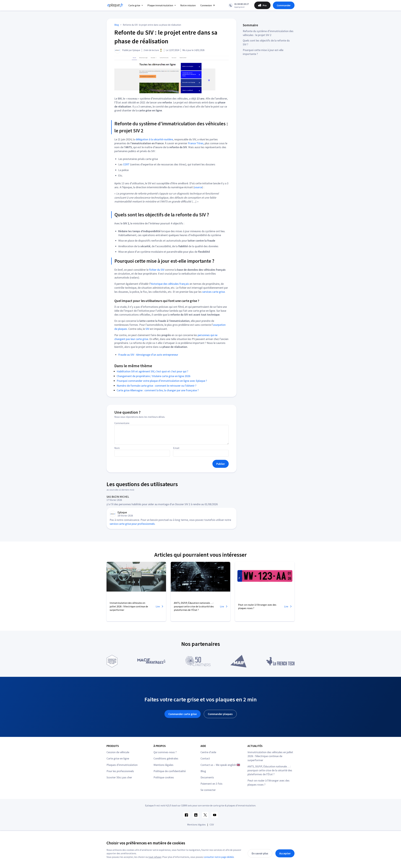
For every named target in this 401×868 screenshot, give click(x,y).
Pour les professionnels (120, 771)
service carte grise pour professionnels (132, 524)
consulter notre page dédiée (219, 856)
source (198, 187)
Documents (207, 777)
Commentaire (121, 423)
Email (176, 447)
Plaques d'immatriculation (122, 765)
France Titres (195, 143)
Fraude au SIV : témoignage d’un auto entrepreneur (148, 354)
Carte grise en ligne (118, 758)
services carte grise (213, 292)
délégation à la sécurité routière (154, 139)
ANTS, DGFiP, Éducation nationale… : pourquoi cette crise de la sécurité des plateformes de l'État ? (269, 770)
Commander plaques (220, 714)
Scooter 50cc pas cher (119, 777)
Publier (220, 464)
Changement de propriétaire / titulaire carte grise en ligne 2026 (153, 376)
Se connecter (208, 790)
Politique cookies (164, 777)
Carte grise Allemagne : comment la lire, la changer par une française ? (158, 390)
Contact (205, 758)
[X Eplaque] (205, 815)
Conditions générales (166, 758)
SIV (147, 329)
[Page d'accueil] (114, 5)
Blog (203, 771)
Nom (117, 447)
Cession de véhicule (118, 752)
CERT (126, 164)
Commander (284, 5)
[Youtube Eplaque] (214, 815)
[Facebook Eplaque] (186, 815)
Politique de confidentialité (170, 771)
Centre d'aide (208, 752)
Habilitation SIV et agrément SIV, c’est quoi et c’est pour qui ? (152, 371)
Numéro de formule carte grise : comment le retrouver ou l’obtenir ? (156, 385)
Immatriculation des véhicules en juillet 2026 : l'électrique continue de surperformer (270, 756)
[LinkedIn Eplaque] (196, 815)
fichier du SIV (156, 269)
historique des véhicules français (170, 284)
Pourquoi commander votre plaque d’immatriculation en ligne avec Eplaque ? (162, 381)
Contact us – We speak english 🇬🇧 (220, 765)
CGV (212, 824)
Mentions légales (163, 765)
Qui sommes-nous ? (165, 752)
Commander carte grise (182, 714)
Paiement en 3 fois (211, 783)
